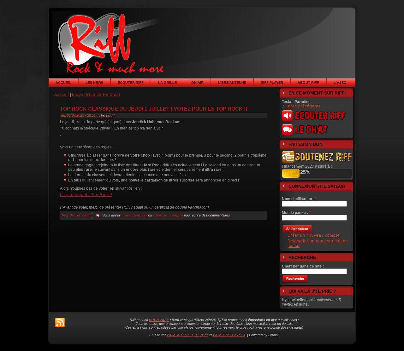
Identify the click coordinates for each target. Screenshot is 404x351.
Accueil (61, 94)
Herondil (107, 115)
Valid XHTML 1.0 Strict (187, 335)
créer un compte (168, 215)
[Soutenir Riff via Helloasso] (317, 162)
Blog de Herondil (103, 94)
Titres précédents (303, 106)
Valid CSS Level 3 (229, 335)
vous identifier (134, 215)
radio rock (159, 320)
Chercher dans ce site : (303, 266)
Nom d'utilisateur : (299, 199)
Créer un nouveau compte (314, 235)
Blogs (77, 94)
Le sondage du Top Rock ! (86, 195)
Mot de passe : (296, 212)
